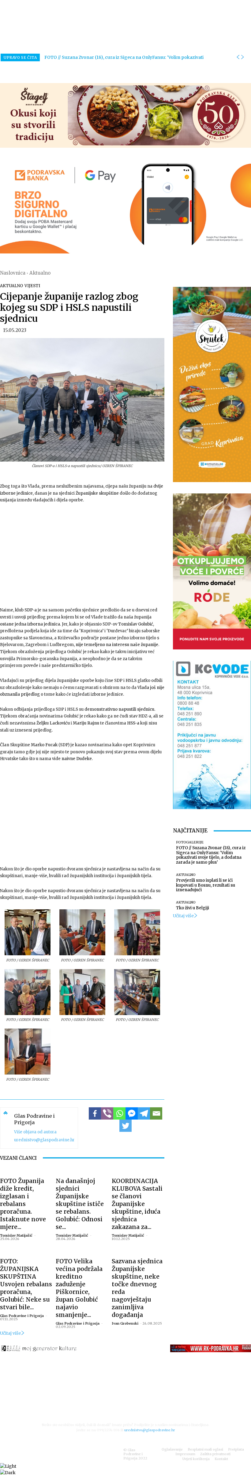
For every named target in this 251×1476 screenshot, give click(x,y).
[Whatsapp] (119, 1113)
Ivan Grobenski (125, 1323)
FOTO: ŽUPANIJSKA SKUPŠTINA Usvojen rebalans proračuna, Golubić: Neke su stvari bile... (26, 1284)
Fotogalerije (190, 842)
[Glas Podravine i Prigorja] (5, 1128)
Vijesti (32, 286)
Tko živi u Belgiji (192, 908)
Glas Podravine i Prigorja (34, 1119)
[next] (242, 57)
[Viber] (107, 1113)
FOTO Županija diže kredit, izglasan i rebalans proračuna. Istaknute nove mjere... (23, 1204)
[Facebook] (95, 1113)
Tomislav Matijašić (16, 1235)
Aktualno (40, 273)
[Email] (156, 1113)
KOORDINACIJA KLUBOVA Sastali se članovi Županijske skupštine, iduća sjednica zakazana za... (137, 1204)
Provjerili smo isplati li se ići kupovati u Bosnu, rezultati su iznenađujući (205, 885)
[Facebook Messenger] (132, 1113)
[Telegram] (144, 1113)
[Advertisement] (82, 555)
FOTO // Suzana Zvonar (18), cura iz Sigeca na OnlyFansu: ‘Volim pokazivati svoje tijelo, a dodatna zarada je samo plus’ (210, 855)
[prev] (238, 57)
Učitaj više (10, 1333)
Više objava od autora (35, 1132)
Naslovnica (12, 273)
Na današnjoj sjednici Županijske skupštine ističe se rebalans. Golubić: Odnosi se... (80, 1204)
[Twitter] (125, 1126)
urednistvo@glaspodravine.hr (44, 1140)
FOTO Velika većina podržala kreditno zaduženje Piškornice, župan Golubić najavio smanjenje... (79, 1287)
